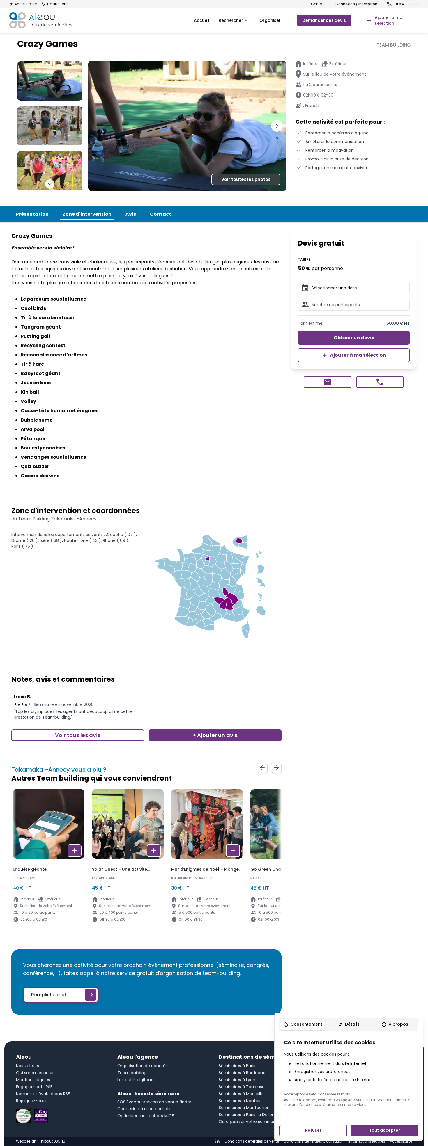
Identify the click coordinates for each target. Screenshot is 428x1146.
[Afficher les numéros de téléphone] (380, 382)
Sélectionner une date (334, 288)
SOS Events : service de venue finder (154, 1102)
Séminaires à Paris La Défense (249, 1115)
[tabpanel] (348, 1073)
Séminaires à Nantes (239, 1101)
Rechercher (231, 20)
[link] (388, 20)
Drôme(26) (24, 540)
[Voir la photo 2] (49, 125)
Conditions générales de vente (251, 1141)
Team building (131, 1073)
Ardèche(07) (121, 535)
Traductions (57, 4)
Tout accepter (384, 1130)
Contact (318, 4)
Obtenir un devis (354, 337)
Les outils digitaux (135, 1080)
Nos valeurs (27, 1066)
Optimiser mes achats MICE (145, 1116)
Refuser (313, 1130)
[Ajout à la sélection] (74, 850)
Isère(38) (51, 540)
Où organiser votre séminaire (248, 1121)
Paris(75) (22, 546)
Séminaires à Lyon (237, 1080)
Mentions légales (33, 1080)
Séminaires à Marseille (241, 1094)
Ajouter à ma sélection (358, 355)
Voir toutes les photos (245, 179)
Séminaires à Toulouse (242, 1087)
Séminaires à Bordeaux (242, 1073)
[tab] (302, 1024)
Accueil (201, 20)
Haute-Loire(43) (82, 540)
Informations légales (366, 1141)
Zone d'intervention (87, 214)
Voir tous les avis (77, 735)
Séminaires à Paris (237, 1066)
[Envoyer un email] (327, 382)
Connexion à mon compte (144, 1109)
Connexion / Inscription (356, 4)
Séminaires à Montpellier (243, 1108)
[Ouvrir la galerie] (187, 126)
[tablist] (348, 1024)
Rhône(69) (115, 540)
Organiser (270, 20)
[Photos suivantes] (49, 184)
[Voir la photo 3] (49, 170)
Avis (130, 214)
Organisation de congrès (142, 1066)
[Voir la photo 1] (49, 80)
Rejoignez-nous (31, 1101)
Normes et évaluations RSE (43, 1094)
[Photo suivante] (277, 126)
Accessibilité (26, 4)
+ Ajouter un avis (215, 735)
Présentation (32, 214)
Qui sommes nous (34, 1073)
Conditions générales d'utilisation (314, 1141)
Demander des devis (324, 20)
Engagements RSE (34, 1087)
